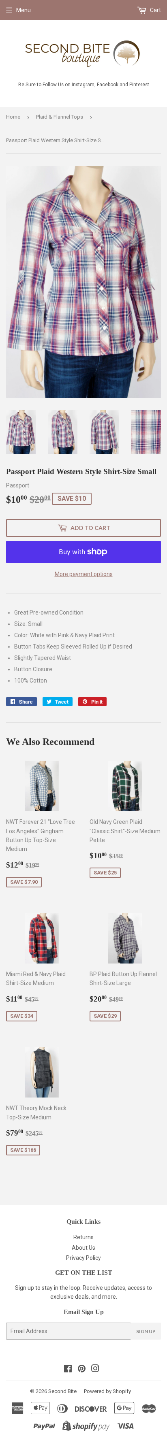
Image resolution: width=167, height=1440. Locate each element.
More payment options (84, 574)
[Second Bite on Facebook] (68, 1369)
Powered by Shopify (107, 1391)
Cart (155, 10)
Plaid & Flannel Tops (59, 117)
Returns (83, 1237)
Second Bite (62, 1391)
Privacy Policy (83, 1258)
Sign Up (146, 1331)
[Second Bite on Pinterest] (81, 1369)
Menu (23, 10)
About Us (83, 1247)
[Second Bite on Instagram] (95, 1369)
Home (13, 117)
